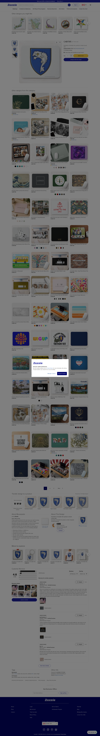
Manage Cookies (52, 373)
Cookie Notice (50, 368)
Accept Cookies (62, 373)
